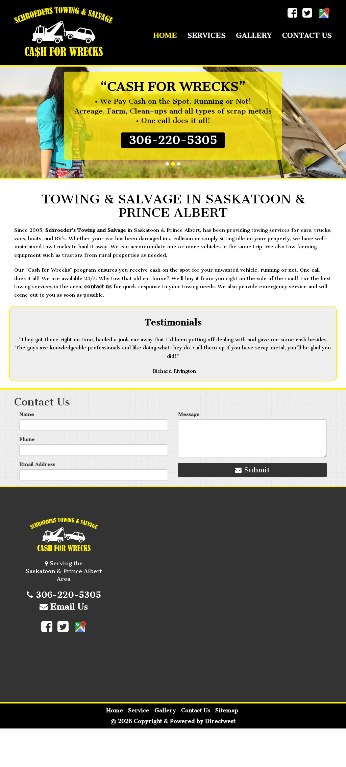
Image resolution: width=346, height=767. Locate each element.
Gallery (254, 35)
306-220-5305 (173, 140)
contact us (98, 286)
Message (188, 414)
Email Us (68, 606)
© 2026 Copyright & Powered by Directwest (173, 721)
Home (165, 35)
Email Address (37, 464)
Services (206, 35)
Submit (256, 470)
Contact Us (307, 35)
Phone (27, 439)
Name (26, 414)
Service (138, 710)
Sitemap (226, 710)
